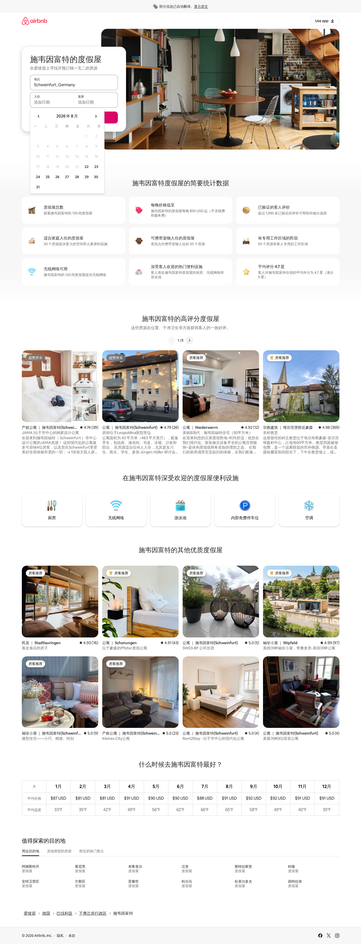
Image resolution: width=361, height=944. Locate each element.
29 (87, 177)
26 (57, 177)
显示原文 (201, 6)
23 (96, 166)
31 (38, 187)
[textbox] (52, 102)
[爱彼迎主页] (34, 21)
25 (48, 177)
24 (38, 177)
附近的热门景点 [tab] (91, 851)
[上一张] (172, 340)
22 (87, 166)
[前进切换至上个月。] (38, 116)
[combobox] (74, 85)
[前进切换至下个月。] (95, 116)
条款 (71, 935)
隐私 (60, 935)
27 (67, 177)
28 (77, 177)
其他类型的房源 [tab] (59, 851)
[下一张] (189, 340)
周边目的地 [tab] (30, 851)
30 (96, 177)
